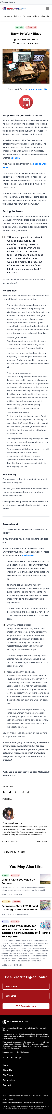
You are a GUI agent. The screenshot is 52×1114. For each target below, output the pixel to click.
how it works (28, 555)
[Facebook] (4, 1058)
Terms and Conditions (31, 1102)
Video (6, 921)
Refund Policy (17, 1102)
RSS (41, 1102)
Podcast (7, 902)
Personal (32, 27)
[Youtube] (16, 1058)
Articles (17, 16)
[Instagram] (20, 1058)
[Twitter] (8, 1058)
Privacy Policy (7, 1102)
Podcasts (27, 16)
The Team (8, 1075)
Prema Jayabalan (29, 40)
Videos (36, 16)
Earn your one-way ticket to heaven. (16, 1052)
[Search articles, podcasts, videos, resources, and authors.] (41, 8)
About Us (7, 1070)
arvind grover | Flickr (39, 89)
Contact (7, 1085)
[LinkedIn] (12, 1058)
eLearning (45, 16)
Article (20, 27)
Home (5, 1065)
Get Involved (9, 1080)
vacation (15, 158)
